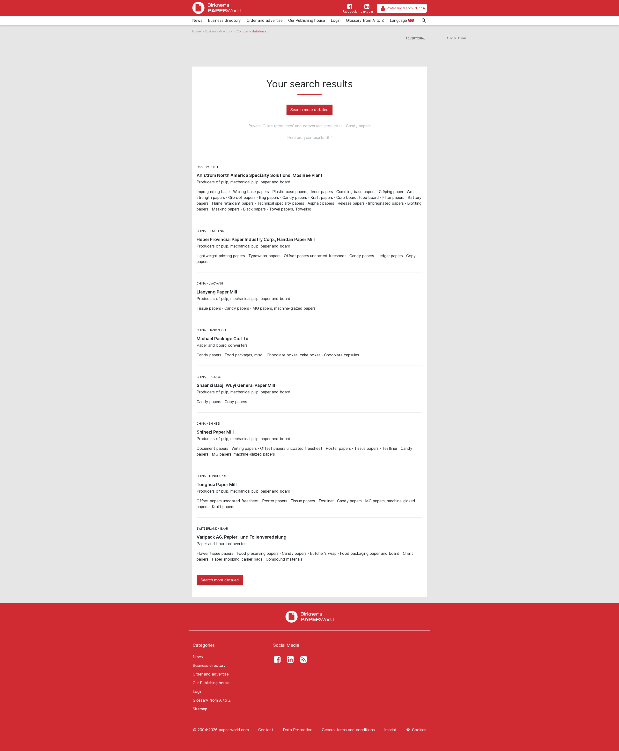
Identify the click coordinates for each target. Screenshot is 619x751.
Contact (265, 729)
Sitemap (200, 708)
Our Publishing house (306, 20)
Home (197, 31)
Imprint (390, 729)
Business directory (224, 20)
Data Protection (297, 729)
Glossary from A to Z (365, 20)
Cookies (418, 729)
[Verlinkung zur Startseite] (309, 616)
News (197, 20)
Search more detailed (309, 109)
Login (335, 20)
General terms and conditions (348, 729)
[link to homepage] (216, 7)
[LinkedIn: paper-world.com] (289, 659)
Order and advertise (265, 20)
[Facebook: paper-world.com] (275, 659)
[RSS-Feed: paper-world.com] (302, 659)
